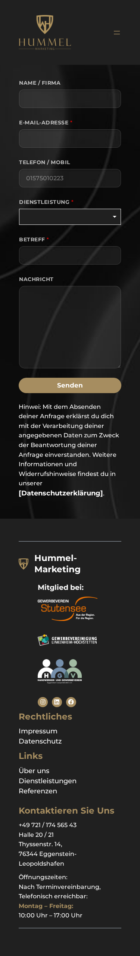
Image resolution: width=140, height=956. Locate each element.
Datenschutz (40, 741)
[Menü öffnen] (116, 32)
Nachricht (36, 279)
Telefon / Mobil (44, 162)
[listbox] (70, 217)
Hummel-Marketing (57, 563)
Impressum (38, 731)
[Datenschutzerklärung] (61, 493)
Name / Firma (39, 82)
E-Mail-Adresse (45, 122)
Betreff (34, 239)
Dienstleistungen (48, 781)
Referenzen (38, 791)
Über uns (34, 771)
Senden (70, 385)
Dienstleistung (46, 202)
